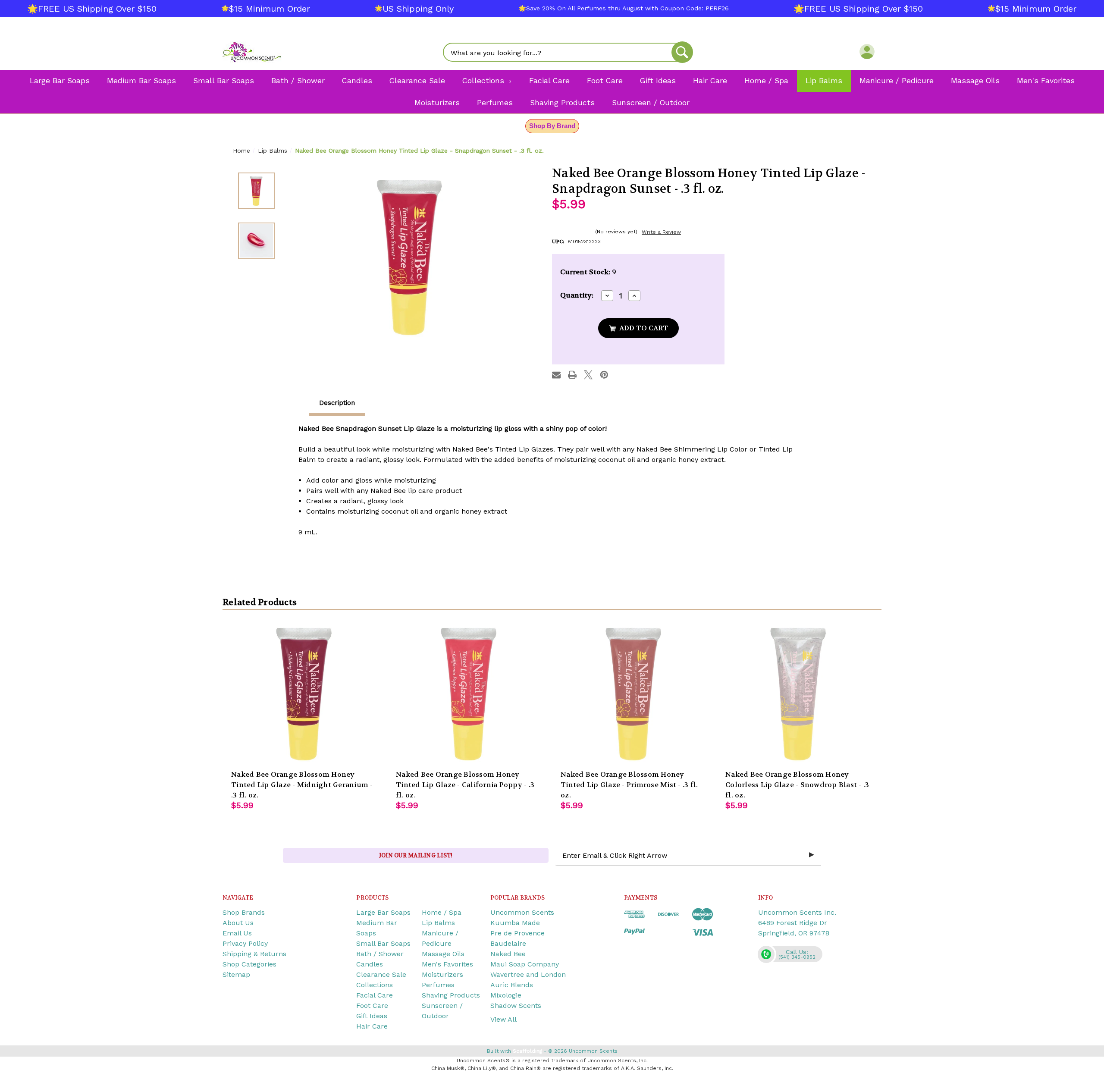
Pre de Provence (517, 933)
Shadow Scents (515, 1005)
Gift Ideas (371, 1016)
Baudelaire (508, 943)
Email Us (237, 933)
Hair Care (372, 1026)
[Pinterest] (604, 375)
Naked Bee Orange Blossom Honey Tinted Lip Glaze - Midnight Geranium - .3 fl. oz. (302, 785)
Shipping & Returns (254, 954)
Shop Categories (249, 964)
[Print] (572, 375)
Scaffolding (527, 1051)
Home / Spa (441, 912)
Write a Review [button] (661, 232)
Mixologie (505, 995)
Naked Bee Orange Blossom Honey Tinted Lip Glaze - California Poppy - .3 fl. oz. (465, 785)
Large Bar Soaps (383, 912)
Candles (369, 964)
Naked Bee (508, 954)
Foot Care (372, 1005)
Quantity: (576, 295)
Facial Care (374, 995)
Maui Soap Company (524, 964)
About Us (238, 923)
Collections (374, 985)
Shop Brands (244, 912)
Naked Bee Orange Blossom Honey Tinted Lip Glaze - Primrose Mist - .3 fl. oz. (629, 785)
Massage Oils (443, 954)
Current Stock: (588, 271)
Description (337, 403)
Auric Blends (511, 985)
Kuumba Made (515, 923)
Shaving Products (451, 995)
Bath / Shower (380, 954)
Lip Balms (438, 923)
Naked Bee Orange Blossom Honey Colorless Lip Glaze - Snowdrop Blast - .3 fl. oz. (797, 785)
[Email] (556, 375)
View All (503, 1019)
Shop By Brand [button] (552, 125)
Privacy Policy (245, 943)
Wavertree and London (528, 974)
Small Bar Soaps (383, 943)
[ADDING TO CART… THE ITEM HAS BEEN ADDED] (638, 328)
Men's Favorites (447, 964)
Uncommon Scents (522, 912)
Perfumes (438, 985)
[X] (588, 375)
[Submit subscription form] (811, 855)
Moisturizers (442, 974)
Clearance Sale (381, 974)
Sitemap (236, 974)
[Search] (682, 52)
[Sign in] (867, 51)
